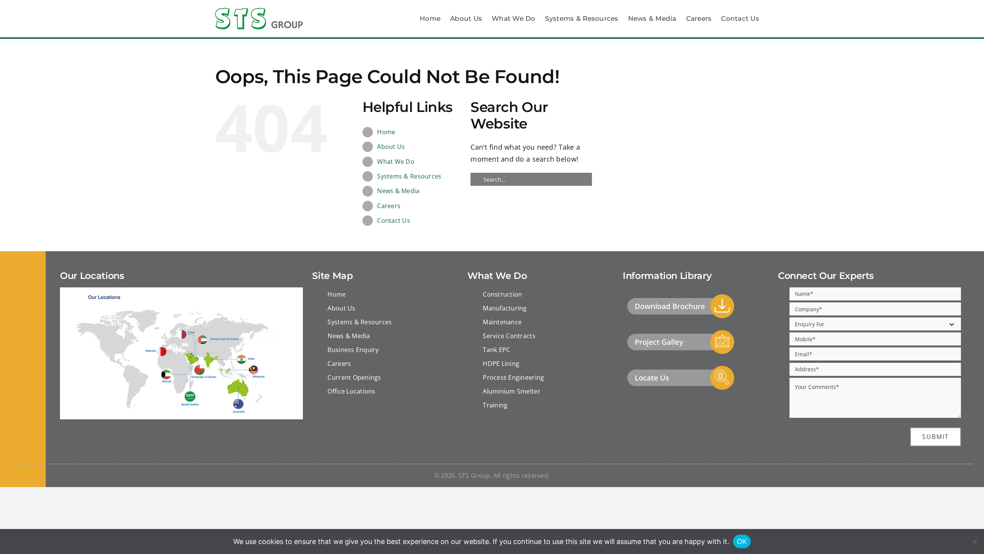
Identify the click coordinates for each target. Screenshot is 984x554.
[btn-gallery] (681, 332)
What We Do (395, 161)
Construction (502, 294)
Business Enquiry (353, 349)
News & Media (398, 191)
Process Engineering (513, 377)
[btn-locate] (681, 368)
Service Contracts (509, 336)
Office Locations (351, 391)
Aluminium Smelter (511, 391)
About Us (391, 146)
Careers (389, 206)
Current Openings (354, 377)
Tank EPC (496, 349)
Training (495, 405)
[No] (974, 542)
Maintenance (502, 322)
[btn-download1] (681, 296)
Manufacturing (505, 308)
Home (386, 132)
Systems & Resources (409, 176)
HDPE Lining (501, 363)
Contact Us (393, 220)
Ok (742, 541)
